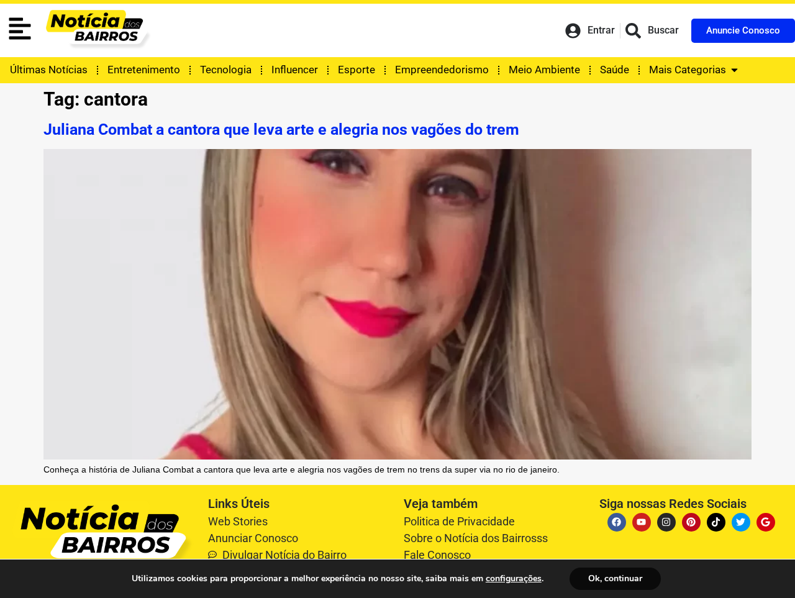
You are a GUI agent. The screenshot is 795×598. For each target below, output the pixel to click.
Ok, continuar (615, 578)
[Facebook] (616, 522)
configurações (514, 578)
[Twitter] (741, 522)
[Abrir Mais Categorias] (734, 70)
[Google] (765, 522)
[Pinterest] (691, 522)
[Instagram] (666, 522)
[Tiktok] (716, 522)
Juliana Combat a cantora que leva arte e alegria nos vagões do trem (281, 129)
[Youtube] (641, 522)
